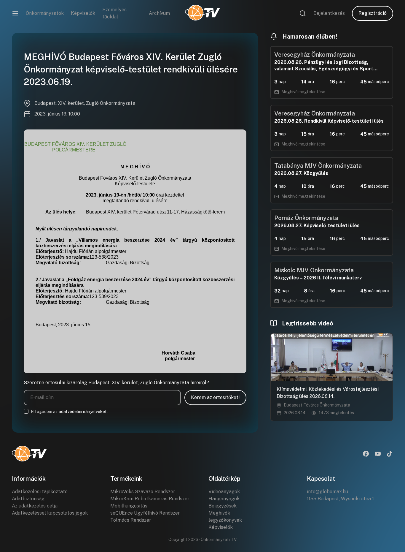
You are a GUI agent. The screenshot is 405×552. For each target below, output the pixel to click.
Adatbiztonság (28, 499)
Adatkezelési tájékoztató (40, 491)
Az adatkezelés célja (35, 506)
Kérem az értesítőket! (215, 397)
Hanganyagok (224, 499)
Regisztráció (372, 13)
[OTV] (202, 13)
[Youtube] (377, 454)
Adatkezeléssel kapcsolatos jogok (50, 513)
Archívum (159, 13)
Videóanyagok (224, 491)
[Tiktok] (389, 454)
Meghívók (219, 513)
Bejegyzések (222, 506)
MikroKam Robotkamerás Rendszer (149, 499)
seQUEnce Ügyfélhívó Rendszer (145, 513)
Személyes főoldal (114, 13)
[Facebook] (365, 454)
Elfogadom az (69, 411)
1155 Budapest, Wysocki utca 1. (341, 499)
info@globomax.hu (327, 491)
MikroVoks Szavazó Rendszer (142, 491)
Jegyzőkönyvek (225, 520)
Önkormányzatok (45, 13)
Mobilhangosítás (128, 506)
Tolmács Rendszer (130, 520)
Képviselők (83, 13)
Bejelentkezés (329, 13)
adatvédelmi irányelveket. (83, 411)
